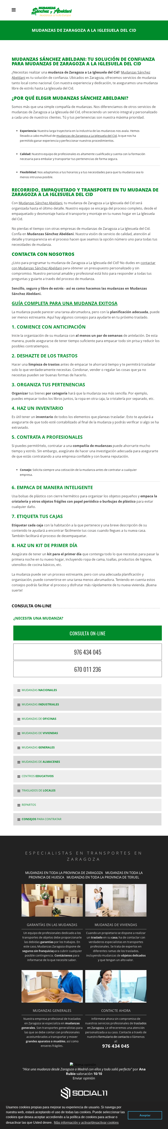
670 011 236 (87, 669)
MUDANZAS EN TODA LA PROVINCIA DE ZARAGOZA (64, 873)
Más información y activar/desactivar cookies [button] (86, 1122)
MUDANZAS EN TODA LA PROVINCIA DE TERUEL (103, 877)
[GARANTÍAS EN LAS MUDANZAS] (52, 915)
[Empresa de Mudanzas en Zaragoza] (54, 17)
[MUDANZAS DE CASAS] (115, 915)
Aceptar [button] (145, 1115)
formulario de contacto (113, 1037)
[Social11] (84, 1092)
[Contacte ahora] (115, 1001)
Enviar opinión (84, 1078)
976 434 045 (87, 652)
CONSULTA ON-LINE (88, 633)
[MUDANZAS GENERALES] (52, 1001)
